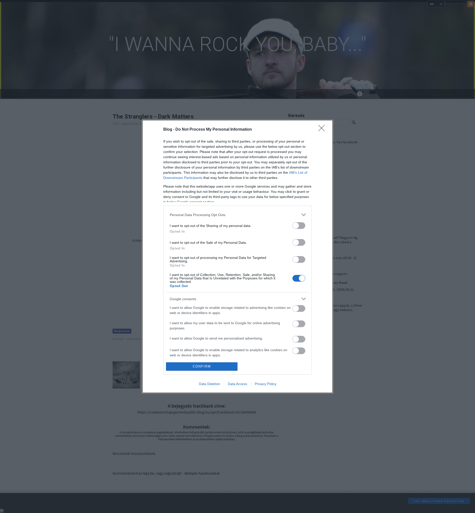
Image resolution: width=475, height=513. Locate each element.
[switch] (298, 225)
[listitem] (237, 214)
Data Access (237, 384)
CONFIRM (202, 366)
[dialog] (237, 256)
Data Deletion (209, 384)
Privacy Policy (265, 384)
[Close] (323, 129)
